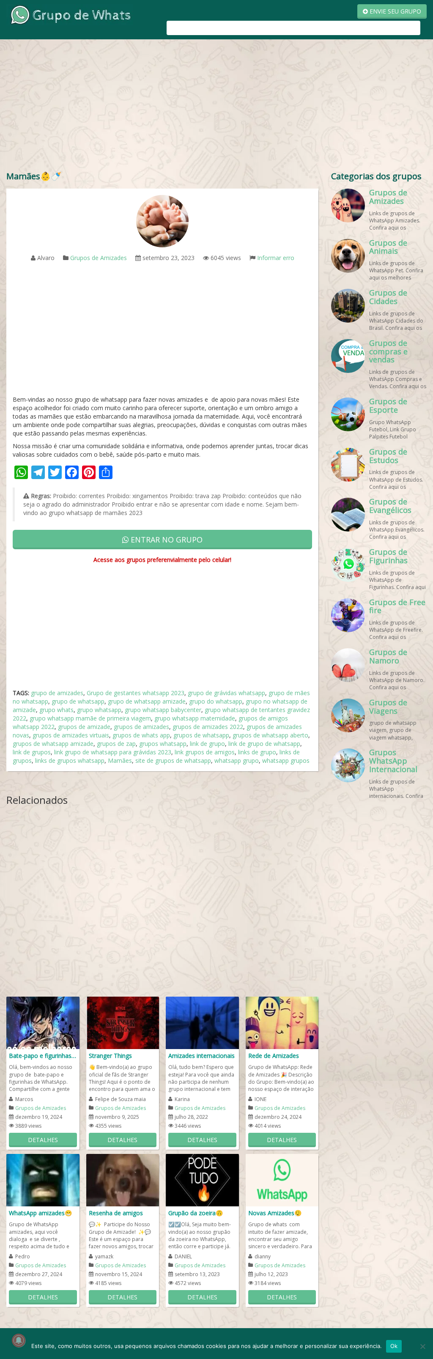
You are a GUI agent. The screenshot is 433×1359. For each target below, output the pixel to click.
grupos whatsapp (162, 744)
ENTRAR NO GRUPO (166, 539)
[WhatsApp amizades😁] (42, 1179)
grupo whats (56, 710)
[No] (422, 1346)
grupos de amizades (141, 727)
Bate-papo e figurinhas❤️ (43, 1056)
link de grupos (32, 752)
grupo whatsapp (99, 710)
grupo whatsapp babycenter (163, 710)
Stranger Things (110, 1056)
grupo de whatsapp (78, 701)
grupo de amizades (57, 693)
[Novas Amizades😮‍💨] (282, 1179)
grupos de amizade (84, 727)
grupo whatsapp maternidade (194, 718)
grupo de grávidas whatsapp (226, 693)
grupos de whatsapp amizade (53, 744)
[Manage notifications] (18, 1340)
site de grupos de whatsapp (173, 760)
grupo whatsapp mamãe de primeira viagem (90, 718)
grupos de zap (116, 744)
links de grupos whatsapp (69, 760)
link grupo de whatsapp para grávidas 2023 (112, 752)
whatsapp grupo (236, 760)
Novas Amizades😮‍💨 (274, 1213)
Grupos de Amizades (98, 258)
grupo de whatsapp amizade (147, 701)
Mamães (120, 760)
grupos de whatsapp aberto (270, 735)
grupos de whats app (141, 735)
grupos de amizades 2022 (208, 727)
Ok (394, 1346)
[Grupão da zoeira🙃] (202, 1179)
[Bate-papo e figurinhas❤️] (42, 1022)
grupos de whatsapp (201, 735)
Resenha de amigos (116, 1213)
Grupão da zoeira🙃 (195, 1213)
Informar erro (275, 258)
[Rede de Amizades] (282, 1022)
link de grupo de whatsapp (264, 744)
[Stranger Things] (122, 1022)
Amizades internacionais (201, 1056)
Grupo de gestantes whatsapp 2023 (135, 693)
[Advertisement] (216, 107)
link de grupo (207, 744)
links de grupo (257, 752)
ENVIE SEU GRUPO (394, 11)
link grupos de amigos (205, 752)
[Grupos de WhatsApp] (69, 14)
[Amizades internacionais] (202, 1022)
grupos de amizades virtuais (71, 735)
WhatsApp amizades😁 (40, 1213)
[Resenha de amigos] (122, 1179)
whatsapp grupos (286, 760)
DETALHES (43, 1140)
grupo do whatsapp (215, 701)
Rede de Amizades (273, 1056)
